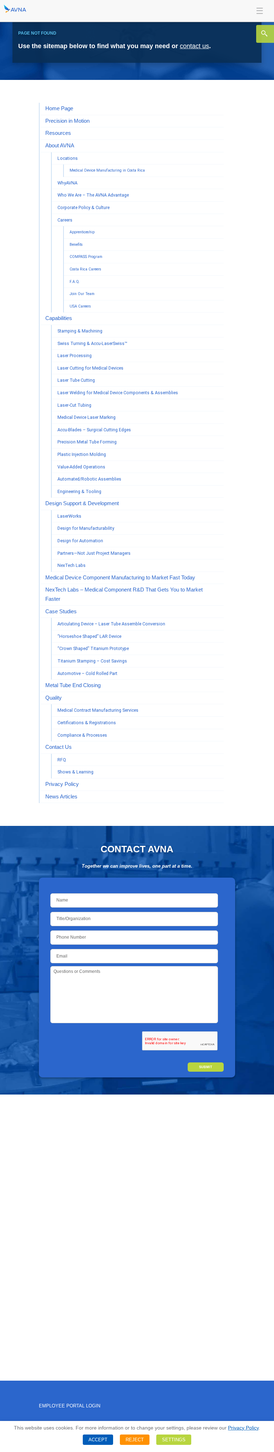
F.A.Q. (75, 281)
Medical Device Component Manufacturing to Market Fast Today (120, 577)
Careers (64, 220)
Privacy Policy (62, 784)
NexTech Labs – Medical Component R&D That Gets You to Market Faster (124, 594)
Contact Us (58, 747)
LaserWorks (69, 516)
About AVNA (59, 145)
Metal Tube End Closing (73, 685)
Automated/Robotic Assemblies (89, 479)
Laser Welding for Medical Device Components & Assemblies (117, 392)
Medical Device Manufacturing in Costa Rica (107, 170)
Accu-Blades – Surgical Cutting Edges (94, 429)
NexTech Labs (71, 565)
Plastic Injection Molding (81, 454)
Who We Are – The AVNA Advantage (93, 195)
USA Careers (80, 306)
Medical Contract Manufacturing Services (97, 710)
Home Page (59, 108)
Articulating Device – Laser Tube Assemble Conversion (111, 623)
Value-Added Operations (81, 466)
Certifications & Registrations (86, 722)
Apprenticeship (82, 232)
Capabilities (58, 318)
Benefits (76, 244)
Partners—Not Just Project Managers (94, 553)
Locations (67, 158)
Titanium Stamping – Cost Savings (92, 661)
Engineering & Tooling (79, 491)
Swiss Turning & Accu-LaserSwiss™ (92, 343)
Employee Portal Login (69, 1405)
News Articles (61, 796)
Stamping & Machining (79, 331)
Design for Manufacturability (85, 528)
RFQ (61, 759)
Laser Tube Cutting (76, 380)
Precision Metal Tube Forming (87, 442)
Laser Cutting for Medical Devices (90, 368)
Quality (53, 698)
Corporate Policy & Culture (83, 207)
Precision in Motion (67, 121)
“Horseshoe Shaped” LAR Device (89, 636)
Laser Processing (74, 355)
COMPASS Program (86, 256)
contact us (194, 46)
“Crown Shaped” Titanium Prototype (93, 648)
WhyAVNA (67, 183)
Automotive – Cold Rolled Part (87, 673)
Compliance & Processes (82, 735)
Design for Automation (80, 540)
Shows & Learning (75, 772)
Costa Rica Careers (85, 269)
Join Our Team (82, 293)
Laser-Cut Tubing (74, 405)
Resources (58, 133)
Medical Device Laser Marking (86, 417)
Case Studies (61, 611)
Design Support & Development (82, 503)
